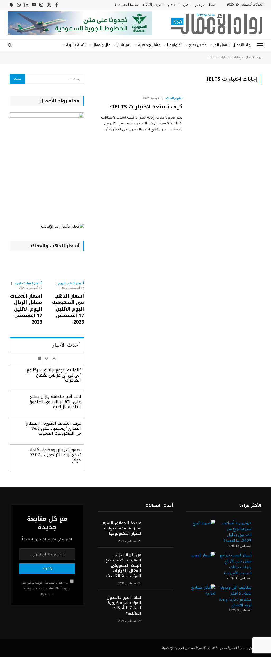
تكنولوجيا (174, 45)
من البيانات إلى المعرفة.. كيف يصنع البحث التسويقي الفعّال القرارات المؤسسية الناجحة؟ (123, 565)
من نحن (200, 4)
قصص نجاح (198, 45)
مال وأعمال (101, 45)
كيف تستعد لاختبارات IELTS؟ (145, 106)
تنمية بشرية (76, 45)
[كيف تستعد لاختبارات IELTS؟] (225, 118)
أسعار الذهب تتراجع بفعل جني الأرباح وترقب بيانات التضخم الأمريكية (235, 564)
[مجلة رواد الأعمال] (216, 24)
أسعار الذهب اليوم (71, 283)
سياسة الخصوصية (127, 4)
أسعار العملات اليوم (28, 283)
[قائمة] (260, 45)
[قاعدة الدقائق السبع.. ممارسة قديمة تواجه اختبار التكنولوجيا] (159, 530)
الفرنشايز (124, 45)
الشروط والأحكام (153, 4)
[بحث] (10, 45)
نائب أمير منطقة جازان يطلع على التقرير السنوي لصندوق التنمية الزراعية (55, 401)
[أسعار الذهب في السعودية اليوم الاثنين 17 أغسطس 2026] (68, 267)
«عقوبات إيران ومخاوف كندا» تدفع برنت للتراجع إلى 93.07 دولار (55, 455)
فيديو (171, 4)
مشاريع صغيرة (149, 45)
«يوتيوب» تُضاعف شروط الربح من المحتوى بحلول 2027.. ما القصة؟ (236, 532)
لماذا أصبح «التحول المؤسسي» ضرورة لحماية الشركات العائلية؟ (124, 605)
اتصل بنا (184, 4)
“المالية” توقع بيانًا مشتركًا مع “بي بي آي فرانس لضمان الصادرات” (53, 375)
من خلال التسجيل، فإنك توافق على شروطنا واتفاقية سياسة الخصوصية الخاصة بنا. (45, 588)
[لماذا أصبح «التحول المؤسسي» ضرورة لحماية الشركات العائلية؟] (159, 605)
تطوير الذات (174, 98)
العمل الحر (221, 45)
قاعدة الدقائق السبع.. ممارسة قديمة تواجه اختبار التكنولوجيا (121, 528)
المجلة (212, 4)
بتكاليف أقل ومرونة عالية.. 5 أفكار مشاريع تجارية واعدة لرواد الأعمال (235, 596)
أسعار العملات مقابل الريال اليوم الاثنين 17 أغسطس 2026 (26, 309)
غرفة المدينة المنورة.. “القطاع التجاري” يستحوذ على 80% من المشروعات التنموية (53, 428)
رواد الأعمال (242, 45)
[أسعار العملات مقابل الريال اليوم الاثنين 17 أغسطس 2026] (26, 267)
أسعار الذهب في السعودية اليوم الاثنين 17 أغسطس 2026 (68, 309)
